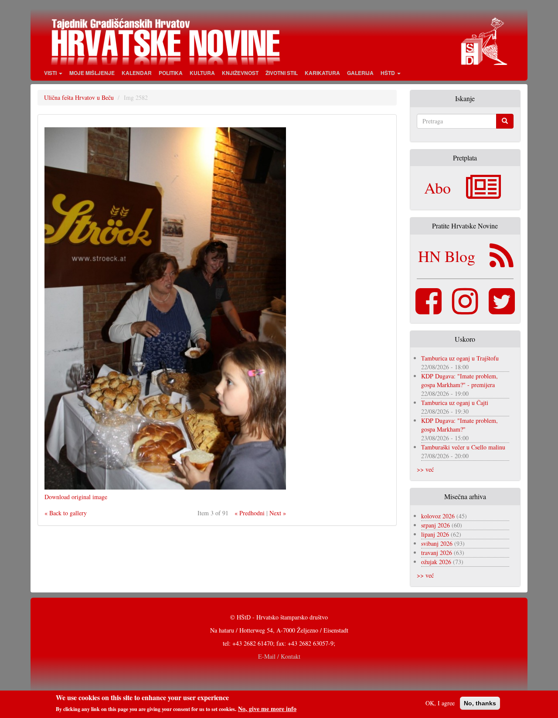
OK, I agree (440, 703)
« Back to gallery (65, 513)
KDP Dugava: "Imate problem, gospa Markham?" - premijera (459, 380)
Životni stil (281, 73)
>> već (425, 469)
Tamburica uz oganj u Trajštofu (460, 358)
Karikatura (322, 73)
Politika (171, 73)
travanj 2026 (436, 552)
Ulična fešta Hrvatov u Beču (79, 97)
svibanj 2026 (437, 543)
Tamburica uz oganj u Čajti (454, 402)
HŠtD (388, 73)
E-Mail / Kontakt (279, 656)
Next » (277, 513)
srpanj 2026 (435, 525)
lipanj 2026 (435, 534)
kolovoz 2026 (438, 516)
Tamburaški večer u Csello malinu (463, 447)
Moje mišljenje (92, 73)
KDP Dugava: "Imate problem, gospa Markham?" (459, 424)
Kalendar (137, 73)
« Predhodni (250, 513)
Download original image (75, 497)
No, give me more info (267, 708)
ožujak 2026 (436, 562)
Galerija (360, 73)
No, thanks (480, 703)
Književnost (240, 73)
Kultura (202, 73)
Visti (51, 73)
